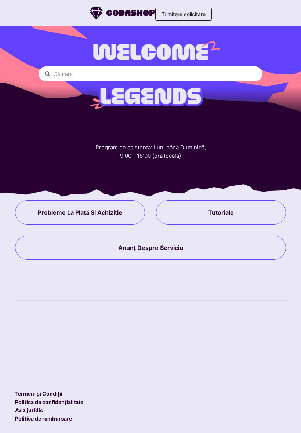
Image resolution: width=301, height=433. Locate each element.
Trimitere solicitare (184, 14)
